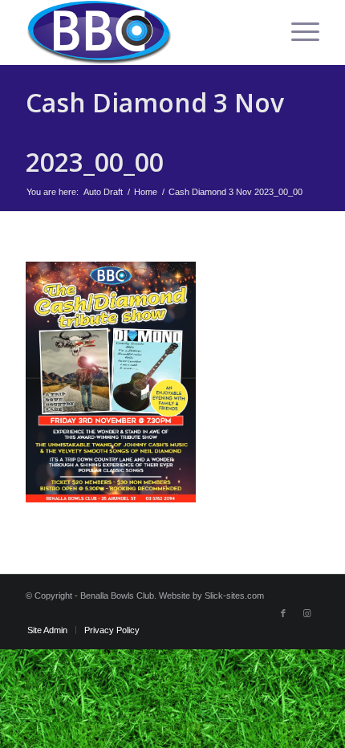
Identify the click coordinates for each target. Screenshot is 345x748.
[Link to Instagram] (307, 613)
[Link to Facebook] (283, 613)
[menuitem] (297, 32)
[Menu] (297, 32)
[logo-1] (143, 32)
